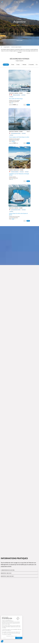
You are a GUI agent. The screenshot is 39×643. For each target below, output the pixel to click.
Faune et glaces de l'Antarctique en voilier (19, 137)
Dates (13, 64)
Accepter (18, 637)
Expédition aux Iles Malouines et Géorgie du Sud (19, 174)
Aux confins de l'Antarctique (16, 98)
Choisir (12, 637)
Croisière (6, 64)
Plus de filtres (32, 64)
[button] (2, 641)
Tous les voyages (19, 40)
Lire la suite (19, 52)
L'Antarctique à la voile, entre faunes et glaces (18, 214)
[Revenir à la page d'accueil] (19, 2)
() (26, 25)
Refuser (4, 637)
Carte (25, 104)
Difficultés (24, 64)
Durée (18, 64)
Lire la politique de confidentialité (6, 634)
